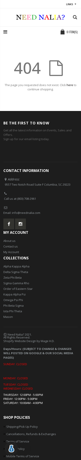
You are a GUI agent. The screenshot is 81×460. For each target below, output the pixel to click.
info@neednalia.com (26, 213)
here (70, 85)
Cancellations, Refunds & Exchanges (31, 434)
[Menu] (5, 32)
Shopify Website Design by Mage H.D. (28, 341)
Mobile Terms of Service (22, 456)
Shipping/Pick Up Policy (22, 427)
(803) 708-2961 (26, 199)
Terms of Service (17, 441)
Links (69, 4)
